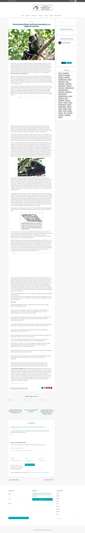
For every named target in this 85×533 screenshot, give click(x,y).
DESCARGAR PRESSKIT (42, 499)
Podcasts (40, 15)
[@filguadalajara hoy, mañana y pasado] (61, 47)
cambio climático (61, 81)
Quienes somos (57, 15)
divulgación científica (62, 94)
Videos (46, 15)
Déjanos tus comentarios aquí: (17, 448)
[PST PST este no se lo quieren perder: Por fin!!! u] (61, 58)
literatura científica (62, 106)
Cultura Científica (68, 92)
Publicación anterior (13, 479)
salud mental (70, 113)
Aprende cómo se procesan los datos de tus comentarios (38, 472)
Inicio (22, 15)
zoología (26, 389)
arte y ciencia (61, 77)
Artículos (33, 15)
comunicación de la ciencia (63, 90)
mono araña (23, 389)
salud (65, 113)
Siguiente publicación (49, 479)
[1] (11, 368)
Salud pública (61, 115)
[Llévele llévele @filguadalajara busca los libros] (66, 47)
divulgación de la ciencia (17, 389)
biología (23, 387)
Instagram (58, 511)
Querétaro (60, 113)
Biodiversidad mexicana (62, 79)
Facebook (58, 508)
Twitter (57, 514)
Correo (26, 458)
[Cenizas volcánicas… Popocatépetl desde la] (61, 53)
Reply (11, 434)
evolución (60, 102)
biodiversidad (19, 387)
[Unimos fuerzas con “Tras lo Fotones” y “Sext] (72, 47)
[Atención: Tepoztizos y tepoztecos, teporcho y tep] (72, 58)
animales (15, 387)
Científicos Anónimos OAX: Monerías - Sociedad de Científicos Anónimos (28, 427)
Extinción (65, 102)
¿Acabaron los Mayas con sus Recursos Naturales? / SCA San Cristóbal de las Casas (15, 411)
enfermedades (61, 98)
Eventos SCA (68, 100)
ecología (70, 96)
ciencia (67, 81)
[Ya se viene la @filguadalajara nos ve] (66, 53)
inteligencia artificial (62, 104)
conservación (61, 92)
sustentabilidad (67, 115)
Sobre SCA (58, 506)
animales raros (65, 73)
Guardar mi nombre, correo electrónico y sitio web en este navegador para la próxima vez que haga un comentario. (17, 467)
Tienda (51, 15)
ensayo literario (61, 100)
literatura (69, 104)
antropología (67, 75)
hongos (70, 102)
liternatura (69, 106)
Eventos (28, 15)
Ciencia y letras (61, 88)
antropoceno (61, 75)
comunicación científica (69, 88)
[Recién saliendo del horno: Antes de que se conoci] (72, 53)
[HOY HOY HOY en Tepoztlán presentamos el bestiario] (66, 58)
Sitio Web (41, 458)
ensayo (66, 98)
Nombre (12, 458)
